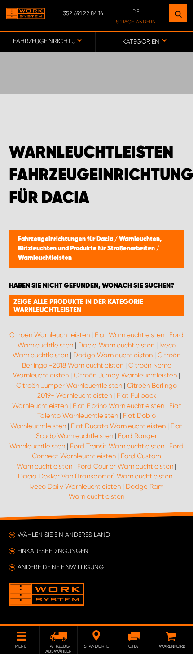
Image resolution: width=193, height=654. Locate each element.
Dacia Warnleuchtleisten (116, 345)
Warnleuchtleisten (45, 258)
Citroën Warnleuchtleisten (49, 335)
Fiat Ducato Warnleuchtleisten (118, 426)
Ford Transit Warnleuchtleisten (117, 446)
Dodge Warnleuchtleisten (113, 355)
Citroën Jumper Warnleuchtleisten (69, 386)
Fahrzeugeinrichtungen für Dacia (66, 239)
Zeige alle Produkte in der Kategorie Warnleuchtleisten (78, 306)
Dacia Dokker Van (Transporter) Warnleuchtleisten (95, 476)
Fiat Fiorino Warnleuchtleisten (118, 406)
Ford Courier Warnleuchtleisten (125, 466)
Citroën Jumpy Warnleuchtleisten (125, 375)
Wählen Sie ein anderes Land (64, 534)
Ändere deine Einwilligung (61, 567)
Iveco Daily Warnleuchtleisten (75, 487)
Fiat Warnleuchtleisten (129, 335)
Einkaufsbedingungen (53, 550)
